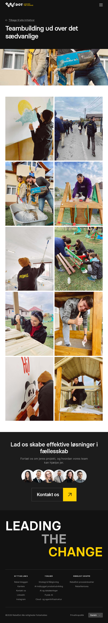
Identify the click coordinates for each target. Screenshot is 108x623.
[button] (101, 5)
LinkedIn (21, 595)
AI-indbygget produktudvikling (49, 586)
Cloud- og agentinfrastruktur (49, 599)
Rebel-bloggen (21, 582)
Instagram (21, 599)
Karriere (21, 586)
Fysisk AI (49, 595)
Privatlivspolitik (77, 615)
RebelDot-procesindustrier (82, 582)
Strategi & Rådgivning (49, 582)
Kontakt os (21, 590)
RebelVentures (81, 586)
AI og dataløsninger (49, 590)
